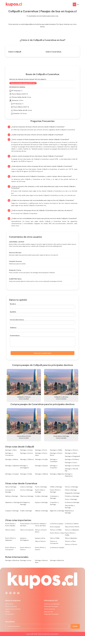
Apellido (13, 312)
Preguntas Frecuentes (51, 614)
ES (74, 4)
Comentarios (15, 335)
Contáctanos (9, 614)
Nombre (13, 304)
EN (78, 4)
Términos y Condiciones (51, 604)
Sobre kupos (9, 604)
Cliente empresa (49, 609)
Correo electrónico (17, 320)
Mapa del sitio (48, 612)
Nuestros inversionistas (12, 609)
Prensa (7, 612)
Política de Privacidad (51, 606)
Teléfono (13, 328)
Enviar (75, 626)
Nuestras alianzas (11, 606)
